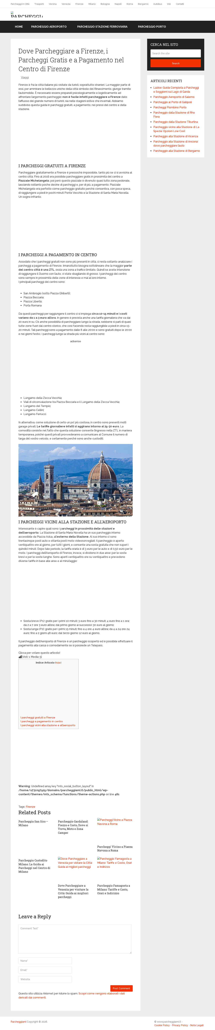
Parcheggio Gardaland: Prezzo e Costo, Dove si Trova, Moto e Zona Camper (73, 827)
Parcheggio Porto (152, 26)
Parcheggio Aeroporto (49, 26)
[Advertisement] (75, 138)
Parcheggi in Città (20, 4)
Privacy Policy (180, 1025)
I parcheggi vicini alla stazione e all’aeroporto (47, 725)
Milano (92, 4)
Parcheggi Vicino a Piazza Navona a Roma (115, 848)
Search (176, 63)
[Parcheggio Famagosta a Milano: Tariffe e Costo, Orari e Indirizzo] (115, 869)
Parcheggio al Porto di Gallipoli (172, 102)
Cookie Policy (162, 1025)
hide (58, 662)
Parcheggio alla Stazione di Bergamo (176, 150)
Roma (130, 4)
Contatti (180, 4)
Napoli (118, 4)
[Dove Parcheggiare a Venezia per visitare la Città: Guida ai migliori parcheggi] (75, 869)
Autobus (157, 4)
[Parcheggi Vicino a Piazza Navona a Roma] (115, 830)
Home (19, 26)
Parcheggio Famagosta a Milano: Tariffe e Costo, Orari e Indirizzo (113, 889)
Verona (53, 4)
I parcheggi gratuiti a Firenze (37, 717)
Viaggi (25, 77)
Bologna (105, 4)
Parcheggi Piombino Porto (169, 107)
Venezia (66, 4)
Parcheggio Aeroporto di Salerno (174, 97)
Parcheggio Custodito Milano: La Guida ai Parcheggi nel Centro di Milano (34, 866)
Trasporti (39, 4)
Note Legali (197, 1025)
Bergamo (143, 4)
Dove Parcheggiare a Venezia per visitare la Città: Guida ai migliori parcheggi (73, 891)
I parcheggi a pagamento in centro (41, 721)
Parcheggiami (18, 1021)
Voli (169, 4)
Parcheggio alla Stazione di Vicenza (175, 136)
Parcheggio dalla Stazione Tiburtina (175, 121)
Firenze (79, 4)
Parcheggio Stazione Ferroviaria (102, 26)
